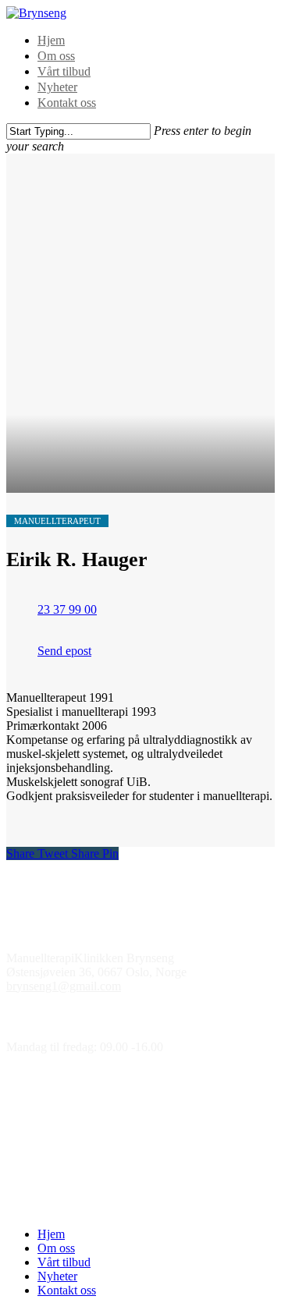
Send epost (64, 650)
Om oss (56, 55)
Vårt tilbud (64, 71)
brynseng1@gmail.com (63, 986)
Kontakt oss (66, 102)
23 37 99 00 (67, 609)
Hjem (51, 40)
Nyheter (57, 87)
